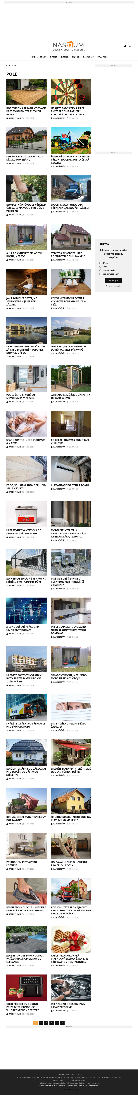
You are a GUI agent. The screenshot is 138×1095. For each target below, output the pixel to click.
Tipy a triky (102, 57)
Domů (41, 1086)
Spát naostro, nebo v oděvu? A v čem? (25, 441)
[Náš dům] (69, 46)
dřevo (105, 263)
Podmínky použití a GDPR (67, 1086)
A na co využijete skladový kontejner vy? (24, 254)
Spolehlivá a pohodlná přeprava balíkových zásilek (70, 206)
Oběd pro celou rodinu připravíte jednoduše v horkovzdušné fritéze (22, 1007)
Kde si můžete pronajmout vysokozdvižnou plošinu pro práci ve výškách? (71, 910)
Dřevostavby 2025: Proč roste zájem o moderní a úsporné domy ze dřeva (25, 349)
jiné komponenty (111, 274)
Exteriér (53, 57)
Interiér (64, 57)
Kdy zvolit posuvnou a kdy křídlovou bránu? (24, 158)
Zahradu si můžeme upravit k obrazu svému (70, 396)
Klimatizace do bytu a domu (70, 485)
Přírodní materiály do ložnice (21, 863)
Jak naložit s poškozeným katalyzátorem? (68, 1005)
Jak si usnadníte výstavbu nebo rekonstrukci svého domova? (68, 630)
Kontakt (48, 1086)
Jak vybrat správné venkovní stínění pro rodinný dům (26, 580)
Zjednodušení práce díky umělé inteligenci (22, 628)
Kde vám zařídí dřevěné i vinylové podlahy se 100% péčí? (68, 301)
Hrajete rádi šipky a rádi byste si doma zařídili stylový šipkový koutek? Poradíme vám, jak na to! (67, 113)
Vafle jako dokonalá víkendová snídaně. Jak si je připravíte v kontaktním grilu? (69, 960)
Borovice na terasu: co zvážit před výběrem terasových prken (26, 111)
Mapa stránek (94, 1086)
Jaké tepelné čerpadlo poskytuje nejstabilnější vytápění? (67, 582)
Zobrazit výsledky (113, 286)
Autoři (54, 1086)
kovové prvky (109, 270)
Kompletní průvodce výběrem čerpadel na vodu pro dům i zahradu (26, 208)
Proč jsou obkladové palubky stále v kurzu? (26, 486)
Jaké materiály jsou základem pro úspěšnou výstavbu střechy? (26, 772)
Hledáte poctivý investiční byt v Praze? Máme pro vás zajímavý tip (24, 678)
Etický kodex (82, 1086)
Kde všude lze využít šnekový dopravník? (26, 818)
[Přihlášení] (125, 46)
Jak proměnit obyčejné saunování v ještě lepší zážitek (21, 301)
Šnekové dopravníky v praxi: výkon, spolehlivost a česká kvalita (70, 159)
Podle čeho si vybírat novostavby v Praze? (20, 396)
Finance (75, 57)
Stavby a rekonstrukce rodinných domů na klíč (68, 254)
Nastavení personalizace (69, 1089)
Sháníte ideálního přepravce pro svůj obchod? (25, 725)
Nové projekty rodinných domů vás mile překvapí (68, 348)
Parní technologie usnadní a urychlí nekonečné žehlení (26, 909)
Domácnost (88, 57)
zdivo (105, 267)
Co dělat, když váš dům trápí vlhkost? (70, 441)
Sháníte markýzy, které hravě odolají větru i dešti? (71, 770)
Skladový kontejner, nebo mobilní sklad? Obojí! (69, 677)
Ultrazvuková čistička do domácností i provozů (23, 532)
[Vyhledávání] (130, 46)
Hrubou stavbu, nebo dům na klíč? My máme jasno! (71, 818)
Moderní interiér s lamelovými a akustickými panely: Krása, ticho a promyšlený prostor (69, 535)
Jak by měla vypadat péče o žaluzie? (68, 725)
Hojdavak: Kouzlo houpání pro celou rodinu (69, 863)
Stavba (43, 57)
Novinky (34, 57)
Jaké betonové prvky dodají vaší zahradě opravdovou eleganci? (25, 958)
